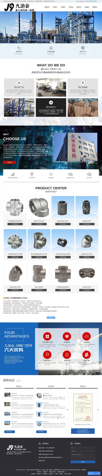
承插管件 (45, 471)
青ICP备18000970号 (75, 469)
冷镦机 (61, 473)
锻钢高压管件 (52, 471)
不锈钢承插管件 (61, 471)
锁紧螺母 (45, 473)
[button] (51, 41)
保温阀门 (39, 473)
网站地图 (84, 469)
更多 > (18, 381)
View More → (9, 431)
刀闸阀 (56, 473)
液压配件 (51, 473)
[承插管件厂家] (51, 27)
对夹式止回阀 (67, 473)
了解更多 (9, 162)
